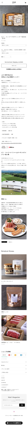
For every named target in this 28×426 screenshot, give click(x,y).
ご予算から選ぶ (5, 372)
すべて (4, 355)
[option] (14, 19)
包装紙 (2, 43)
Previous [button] (1, 19)
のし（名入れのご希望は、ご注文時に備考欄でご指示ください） (13, 50)
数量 (2, 56)
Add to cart (14, 65)
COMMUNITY (4, 384)
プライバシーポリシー (9, 415)
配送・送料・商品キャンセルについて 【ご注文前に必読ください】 (10, 390)
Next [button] (26, 19)
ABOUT (3, 380)
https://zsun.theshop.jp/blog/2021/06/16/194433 (11, 143)
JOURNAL (3, 382)
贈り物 (2, 365)
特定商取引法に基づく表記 (18, 415)
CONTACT (3, 387)
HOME (3, 377)
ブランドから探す (5, 368)
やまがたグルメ (5, 362)
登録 (22, 405)
